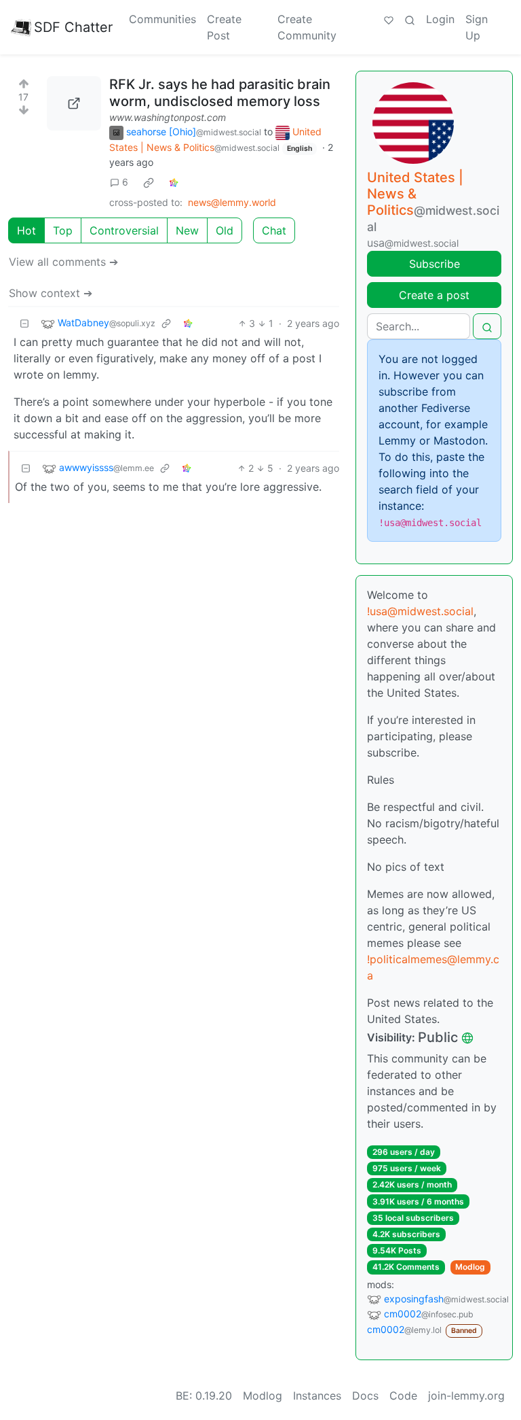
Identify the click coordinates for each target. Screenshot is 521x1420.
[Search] (410, 19)
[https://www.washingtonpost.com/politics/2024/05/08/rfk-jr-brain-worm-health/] (74, 103)
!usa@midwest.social (420, 611)
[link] (148, 182)
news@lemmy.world (232, 202)
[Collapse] (24, 323)
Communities (162, 19)
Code (403, 1395)
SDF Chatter (73, 27)
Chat (274, 230)
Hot (26, 230)
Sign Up (476, 27)
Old (224, 230)
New (187, 230)
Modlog (470, 1267)
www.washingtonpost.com (167, 117)
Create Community (306, 27)
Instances (317, 1395)
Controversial (124, 230)
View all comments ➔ (63, 262)
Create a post (434, 295)
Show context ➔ (50, 293)
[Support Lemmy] (389, 19)
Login (440, 19)
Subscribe (434, 264)
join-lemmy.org (466, 1395)
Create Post (224, 27)
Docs (365, 1395)
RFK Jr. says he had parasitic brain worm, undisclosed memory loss (219, 92)
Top (63, 230)
